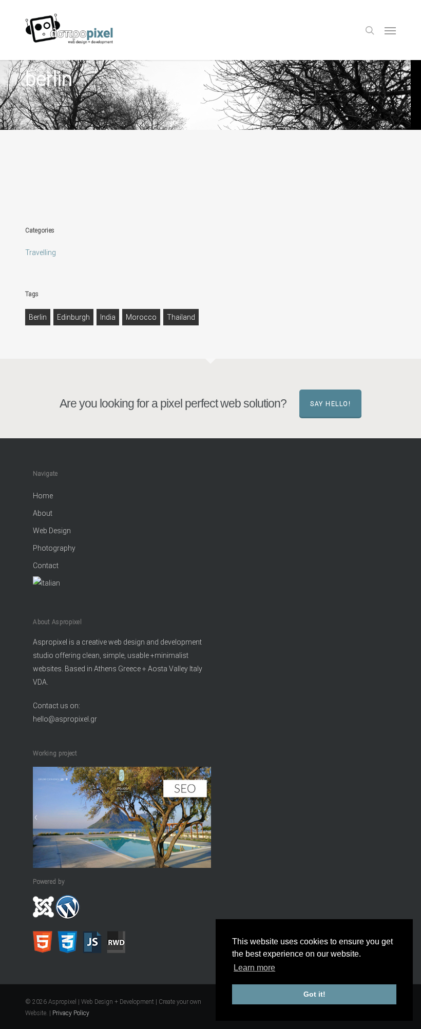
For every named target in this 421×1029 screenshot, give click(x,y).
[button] (390, 30)
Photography (54, 548)
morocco (141, 317)
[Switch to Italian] (121, 584)
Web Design (52, 531)
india (108, 317)
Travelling (40, 252)
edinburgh (73, 317)
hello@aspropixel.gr (65, 719)
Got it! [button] (314, 994)
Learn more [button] (254, 967)
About (42, 513)
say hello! (330, 403)
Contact (46, 565)
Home (43, 496)
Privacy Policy (70, 1013)
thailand (181, 317)
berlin (38, 317)
